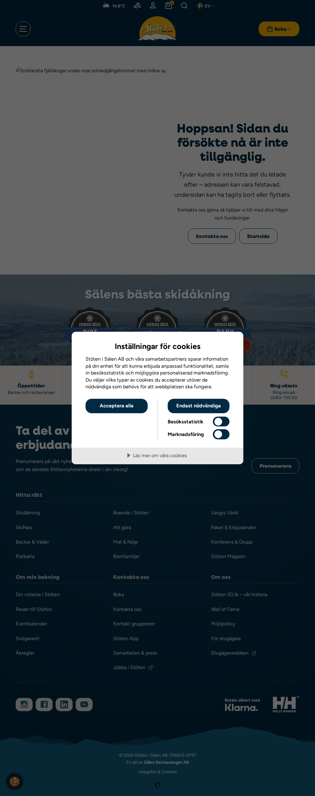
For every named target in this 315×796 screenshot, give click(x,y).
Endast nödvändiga (198, 406)
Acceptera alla (117, 406)
